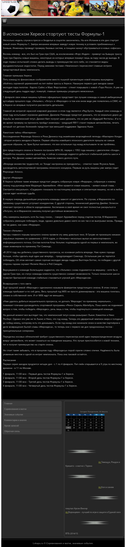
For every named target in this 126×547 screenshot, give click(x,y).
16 (102, 422)
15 (96, 422)
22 (96, 425)
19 (80, 425)
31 (68, 430)
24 (68, 428)
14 (91, 422)
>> (99, 462)
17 (68, 425)
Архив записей (11, 426)
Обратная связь (12, 431)
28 (91, 428)
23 (102, 425)
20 (85, 425)
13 (85, 422)
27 (85, 428)
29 (96, 428)
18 (74, 425)
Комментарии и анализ (15, 420)
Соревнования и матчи (15, 409)
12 (80, 422)
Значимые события (13, 415)
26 (80, 428)
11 (74, 422)
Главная (8, 404)
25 (74, 428)
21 (91, 425)
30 (102, 428)
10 (68, 422)
